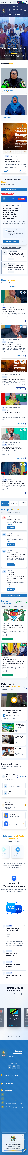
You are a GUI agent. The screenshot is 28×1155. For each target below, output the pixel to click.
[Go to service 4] (12, 1036)
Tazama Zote (21, 776)
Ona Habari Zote (14, 286)
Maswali (4, 2)
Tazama (12, 527)
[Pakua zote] (21, 785)
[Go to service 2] (9, 1036)
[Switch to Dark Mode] (14, 2)
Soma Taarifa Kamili (10, 241)
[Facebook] (9, 1067)
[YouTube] (18, 1067)
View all (24, 687)
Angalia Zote (20, 601)
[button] (14, 935)
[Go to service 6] (15, 1036)
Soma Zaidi (5, 170)
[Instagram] (14, 1067)
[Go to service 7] (17, 1036)
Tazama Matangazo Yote (14, 595)
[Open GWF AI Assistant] (24, 1151)
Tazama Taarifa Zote (10, 189)
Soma (10, 259)
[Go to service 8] (19, 1036)
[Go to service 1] (7, 1036)
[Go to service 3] (10, 1036)
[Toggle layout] (22, 1136)
